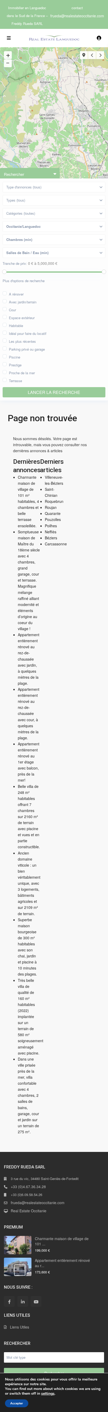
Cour (12, 309)
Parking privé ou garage (27, 348)
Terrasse (15, 380)
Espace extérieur (22, 317)
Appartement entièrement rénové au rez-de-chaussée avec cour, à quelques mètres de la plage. (28, 713)
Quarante (53, 513)
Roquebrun (54, 501)
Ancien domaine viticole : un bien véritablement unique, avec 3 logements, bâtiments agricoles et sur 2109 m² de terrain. (29, 883)
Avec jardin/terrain (22, 301)
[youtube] (36, 1301)
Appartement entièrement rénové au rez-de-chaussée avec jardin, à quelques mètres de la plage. (28, 659)
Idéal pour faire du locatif (27, 333)
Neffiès (50, 531)
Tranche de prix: (15, 263)
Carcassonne (56, 543)
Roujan (51, 507)
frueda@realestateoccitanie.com (77, 15)
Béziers (51, 537)
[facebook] (9, 1301)
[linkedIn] (22, 1301)
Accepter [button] (16, 1403)
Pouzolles (53, 519)
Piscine (14, 356)
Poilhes (51, 525)
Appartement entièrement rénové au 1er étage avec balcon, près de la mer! (28, 762)
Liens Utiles (19, 1327)
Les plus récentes (22, 341)
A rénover (16, 293)
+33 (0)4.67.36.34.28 (28, 1186)
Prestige (15, 364)
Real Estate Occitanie (28, 1210)
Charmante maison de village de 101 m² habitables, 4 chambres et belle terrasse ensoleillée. (28, 501)
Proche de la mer (22, 372)
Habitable (16, 325)
